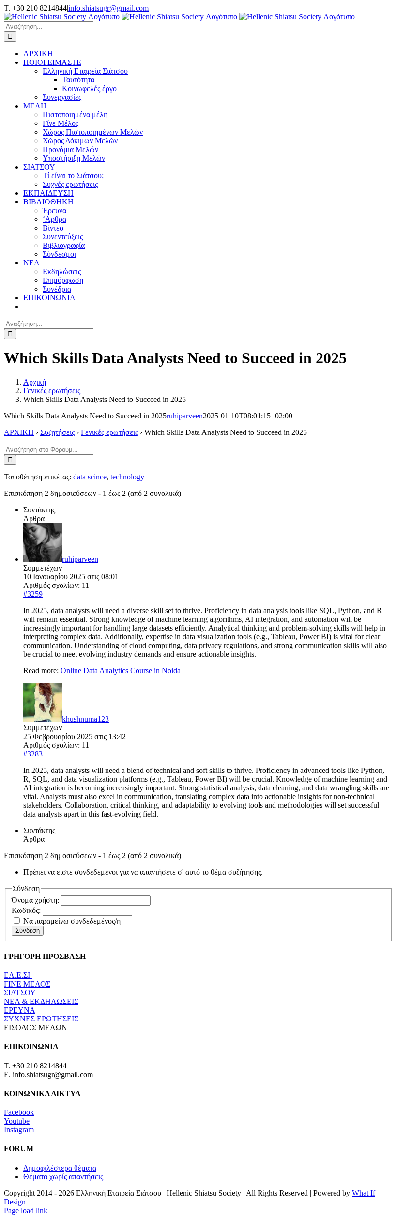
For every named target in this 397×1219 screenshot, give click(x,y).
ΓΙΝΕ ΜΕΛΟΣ (27, 984)
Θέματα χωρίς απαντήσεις (63, 1177)
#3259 (33, 594)
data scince (90, 477)
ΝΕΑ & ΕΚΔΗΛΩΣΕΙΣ (41, 1001)
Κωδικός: (27, 910)
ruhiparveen (185, 416)
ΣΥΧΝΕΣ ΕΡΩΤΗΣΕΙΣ (41, 1019)
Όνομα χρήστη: (36, 900)
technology (127, 477)
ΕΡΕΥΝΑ (19, 1010)
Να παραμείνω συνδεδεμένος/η (72, 921)
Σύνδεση (27, 930)
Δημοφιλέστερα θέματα (59, 1168)
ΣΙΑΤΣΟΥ (20, 992)
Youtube (17, 1121)
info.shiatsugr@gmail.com (108, 8)
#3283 (33, 754)
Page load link (25, 1210)
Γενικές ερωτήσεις (109, 432)
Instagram (19, 1130)
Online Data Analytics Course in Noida (121, 670)
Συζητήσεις (57, 432)
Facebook (19, 1112)
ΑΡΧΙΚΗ (19, 432)
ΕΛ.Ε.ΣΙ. (18, 975)
